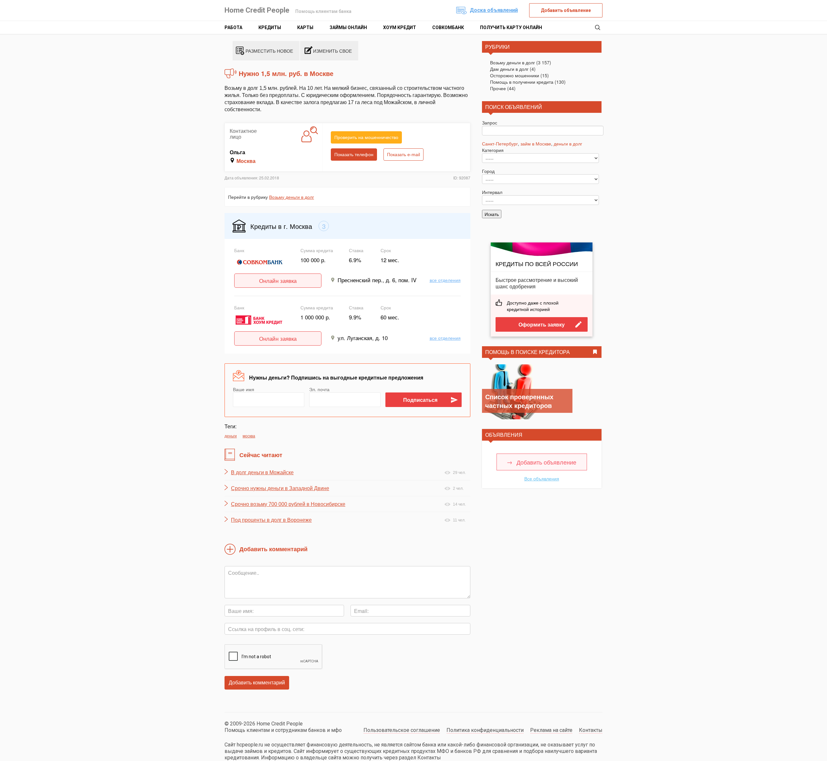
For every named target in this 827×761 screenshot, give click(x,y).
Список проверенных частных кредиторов (519, 401)
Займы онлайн (348, 27)
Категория (493, 150)
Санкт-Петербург (500, 143)
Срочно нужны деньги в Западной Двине (280, 488)
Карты (305, 27)
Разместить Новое (269, 51)
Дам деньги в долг (509, 69)
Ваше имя (243, 389)
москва (249, 435)
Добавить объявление (566, 10)
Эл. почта (319, 389)
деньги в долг (568, 143)
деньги (231, 435)
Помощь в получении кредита (521, 82)
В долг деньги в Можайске (262, 472)
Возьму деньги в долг (291, 197)
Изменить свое (332, 51)
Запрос (489, 122)
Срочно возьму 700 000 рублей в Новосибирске (288, 504)
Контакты (590, 730)
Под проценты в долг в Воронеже (271, 520)
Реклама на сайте (551, 730)
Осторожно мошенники (514, 75)
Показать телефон (353, 154)
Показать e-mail (403, 154)
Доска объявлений (494, 10)
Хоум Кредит (399, 27)
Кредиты (269, 27)
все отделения (445, 280)
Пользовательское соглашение (401, 730)
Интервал (492, 192)
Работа (233, 27)
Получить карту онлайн (511, 27)
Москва (246, 161)
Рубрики (497, 46)
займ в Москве (535, 143)
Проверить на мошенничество (366, 137)
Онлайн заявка (278, 280)
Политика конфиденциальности (485, 730)
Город (488, 171)
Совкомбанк (448, 27)
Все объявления (541, 478)
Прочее (498, 88)
